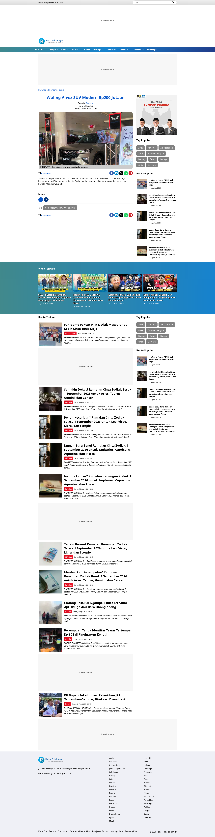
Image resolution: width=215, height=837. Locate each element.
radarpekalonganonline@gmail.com (55, 773)
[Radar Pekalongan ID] (51, 41)
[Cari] (173, 2)
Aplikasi (147, 807)
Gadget (147, 810)
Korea (111, 810)
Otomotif (111, 49)
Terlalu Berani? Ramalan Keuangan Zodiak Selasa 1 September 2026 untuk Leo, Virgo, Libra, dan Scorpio (95, 548)
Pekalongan (70, 333)
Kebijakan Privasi (100, 831)
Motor (146, 793)
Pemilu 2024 (125, 49)
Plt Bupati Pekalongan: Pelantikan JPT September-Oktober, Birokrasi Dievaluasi (94, 697)
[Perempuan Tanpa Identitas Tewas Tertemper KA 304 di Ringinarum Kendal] (50, 640)
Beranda (42, 90)
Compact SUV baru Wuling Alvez (60, 207)
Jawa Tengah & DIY (117, 768)
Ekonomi (52, 90)
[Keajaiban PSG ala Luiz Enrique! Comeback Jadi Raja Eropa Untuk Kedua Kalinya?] (125, 283)
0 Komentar (46, 173)
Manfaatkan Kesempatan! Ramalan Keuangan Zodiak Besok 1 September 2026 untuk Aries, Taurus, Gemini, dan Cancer (95, 576)
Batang (141, 159)
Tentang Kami (131, 831)
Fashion (112, 796)
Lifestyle (52, 49)
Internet (147, 817)
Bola (146, 775)
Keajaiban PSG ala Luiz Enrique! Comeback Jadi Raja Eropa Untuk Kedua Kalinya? (124, 297)
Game (146, 814)
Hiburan (75, 49)
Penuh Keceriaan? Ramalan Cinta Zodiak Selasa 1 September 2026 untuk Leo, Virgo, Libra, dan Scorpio (162, 216)
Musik (111, 821)
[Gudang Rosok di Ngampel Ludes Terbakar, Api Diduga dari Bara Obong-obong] (50, 612)
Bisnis (63, 49)
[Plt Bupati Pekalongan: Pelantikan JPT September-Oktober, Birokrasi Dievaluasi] (50, 705)
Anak (140, 153)
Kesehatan (113, 789)
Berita (40, 49)
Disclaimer (63, 831)
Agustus (152, 147)
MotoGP (147, 782)
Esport (146, 779)
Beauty (112, 793)
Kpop (111, 817)
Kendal (68, 611)
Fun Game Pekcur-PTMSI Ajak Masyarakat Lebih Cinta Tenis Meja (161, 182)
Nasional (113, 761)
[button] (41, 49)
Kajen (67, 704)
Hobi (146, 761)
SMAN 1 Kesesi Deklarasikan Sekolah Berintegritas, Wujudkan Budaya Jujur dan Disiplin (54, 297)
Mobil (146, 789)
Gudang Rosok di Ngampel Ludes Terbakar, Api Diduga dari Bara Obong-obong (96, 605)
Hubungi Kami (116, 831)
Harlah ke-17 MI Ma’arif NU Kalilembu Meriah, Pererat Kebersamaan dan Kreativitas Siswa (88, 298)
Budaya (163, 159)
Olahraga (97, 49)
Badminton (148, 772)
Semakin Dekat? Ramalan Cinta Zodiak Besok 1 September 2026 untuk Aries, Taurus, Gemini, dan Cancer (162, 198)
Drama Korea (114, 814)
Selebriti (147, 758)
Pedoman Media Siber (80, 831)
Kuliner (87, 49)
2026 (140, 147)
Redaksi (89, 103)
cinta (140, 165)
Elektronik (113, 803)
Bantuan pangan (156, 153)
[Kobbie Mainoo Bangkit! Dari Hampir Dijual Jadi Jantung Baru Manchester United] (160, 283)
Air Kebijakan (167, 147)
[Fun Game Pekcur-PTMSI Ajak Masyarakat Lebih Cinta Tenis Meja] (142, 184)
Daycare (152, 165)
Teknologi (151, 49)
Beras (152, 159)
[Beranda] (36, 49)
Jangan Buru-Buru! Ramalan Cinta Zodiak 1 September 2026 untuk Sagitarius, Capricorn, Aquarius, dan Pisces (162, 233)
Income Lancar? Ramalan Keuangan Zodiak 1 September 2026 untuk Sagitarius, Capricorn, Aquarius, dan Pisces (162, 251)
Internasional (114, 765)
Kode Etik (42, 831)
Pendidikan (139, 49)
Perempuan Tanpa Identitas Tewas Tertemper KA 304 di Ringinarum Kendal (98, 632)
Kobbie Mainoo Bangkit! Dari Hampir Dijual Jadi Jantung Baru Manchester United (159, 297)
